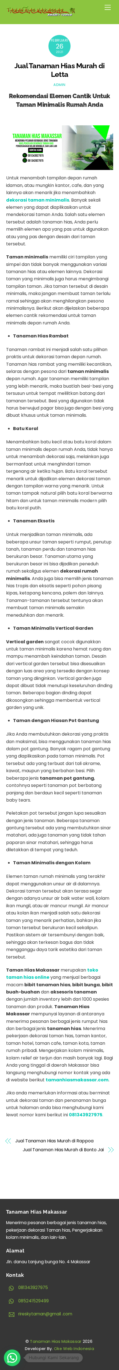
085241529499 (33, 1301)
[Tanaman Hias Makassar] (40, 14)
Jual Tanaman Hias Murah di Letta (59, 70)
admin (59, 84)
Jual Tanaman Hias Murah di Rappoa (54, 1141)
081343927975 (32, 1287)
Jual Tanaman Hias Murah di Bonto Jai (63, 1150)
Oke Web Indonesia (74, 1348)
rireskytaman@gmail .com (44, 1314)
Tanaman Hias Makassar (55, 1341)
